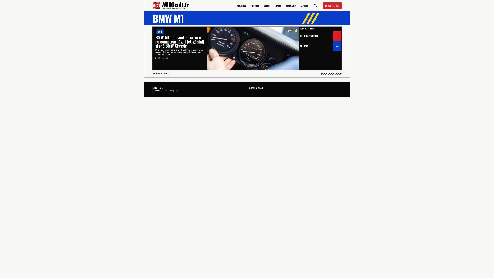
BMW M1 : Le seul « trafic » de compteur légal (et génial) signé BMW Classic (179, 41)
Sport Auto (291, 5)
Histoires (255, 5)
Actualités (241, 5)
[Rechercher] (315, 5)
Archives (304, 5)
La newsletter (332, 5)
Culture (278, 5)
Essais (267, 5)
